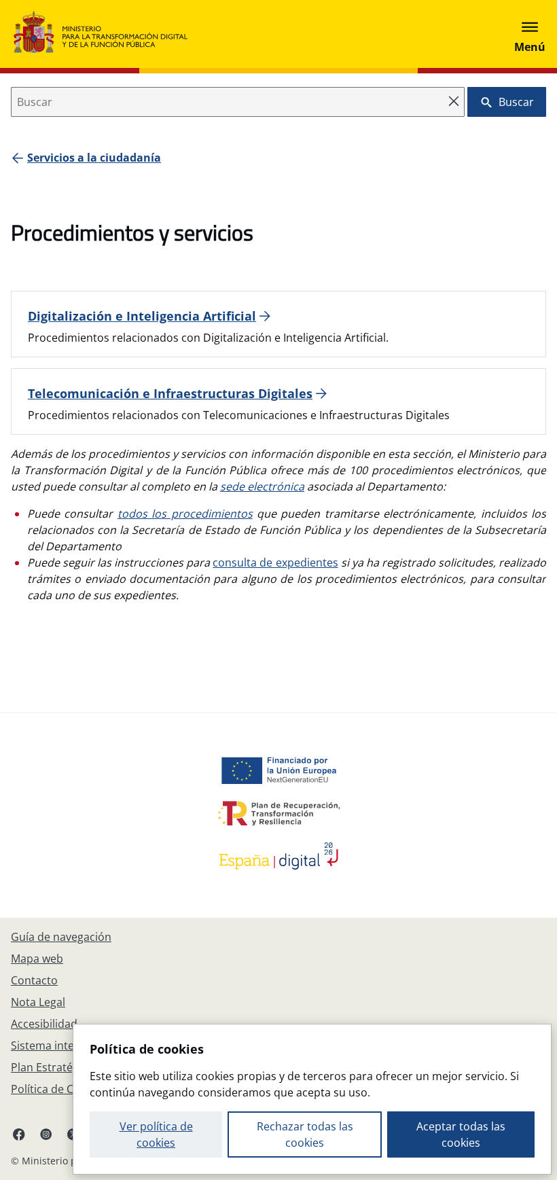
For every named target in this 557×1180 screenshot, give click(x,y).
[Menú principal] (529, 34)
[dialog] (312, 1099)
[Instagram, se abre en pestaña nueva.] (46, 1134)
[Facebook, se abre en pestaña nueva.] (19, 1134)
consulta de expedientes (275, 562)
